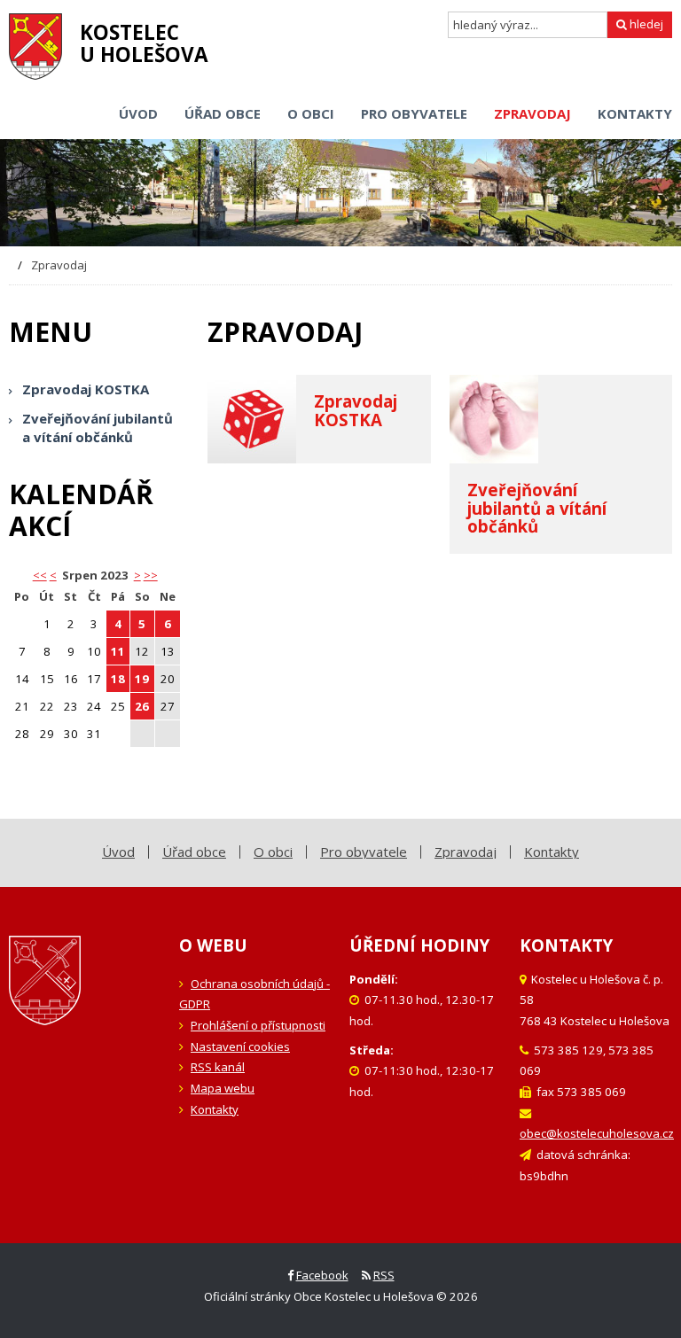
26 (142, 706)
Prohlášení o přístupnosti (258, 1025)
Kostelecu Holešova (144, 43)
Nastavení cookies (240, 1046)
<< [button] (40, 575)
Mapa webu (222, 1088)
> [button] (137, 575)
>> (151, 575)
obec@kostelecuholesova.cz (597, 1133)
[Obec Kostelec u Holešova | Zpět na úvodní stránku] (35, 46)
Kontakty (215, 1109)
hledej (645, 24)
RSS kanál (218, 1067)
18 (118, 679)
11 (118, 651)
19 (142, 679)
